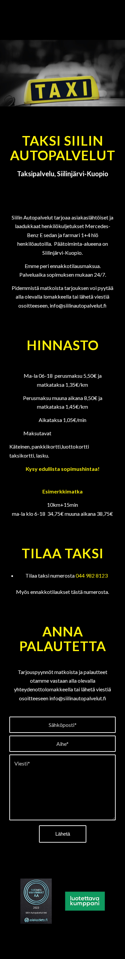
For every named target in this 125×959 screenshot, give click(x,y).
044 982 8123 (92, 575)
